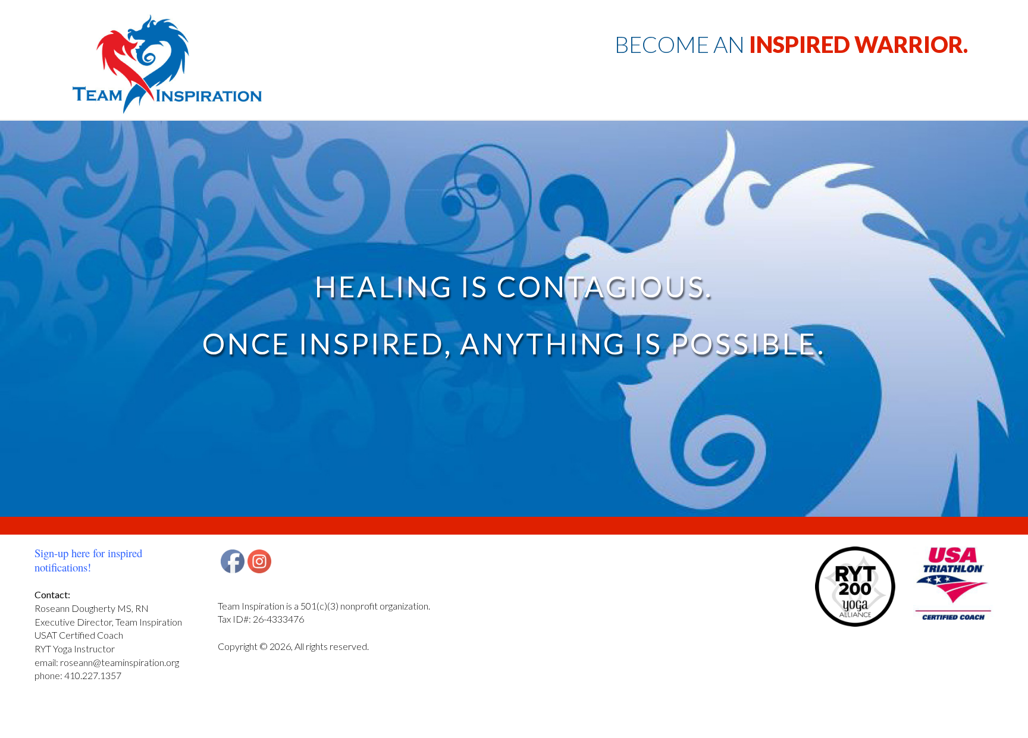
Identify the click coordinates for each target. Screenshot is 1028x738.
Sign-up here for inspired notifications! (88, 559)
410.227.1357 (92, 675)
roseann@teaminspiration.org (119, 662)
